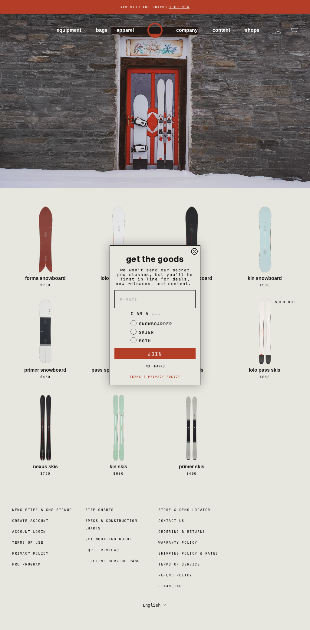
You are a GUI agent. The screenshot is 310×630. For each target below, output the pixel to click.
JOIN (155, 353)
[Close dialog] (194, 251)
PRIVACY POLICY (164, 376)
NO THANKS (155, 365)
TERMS (135, 376)
